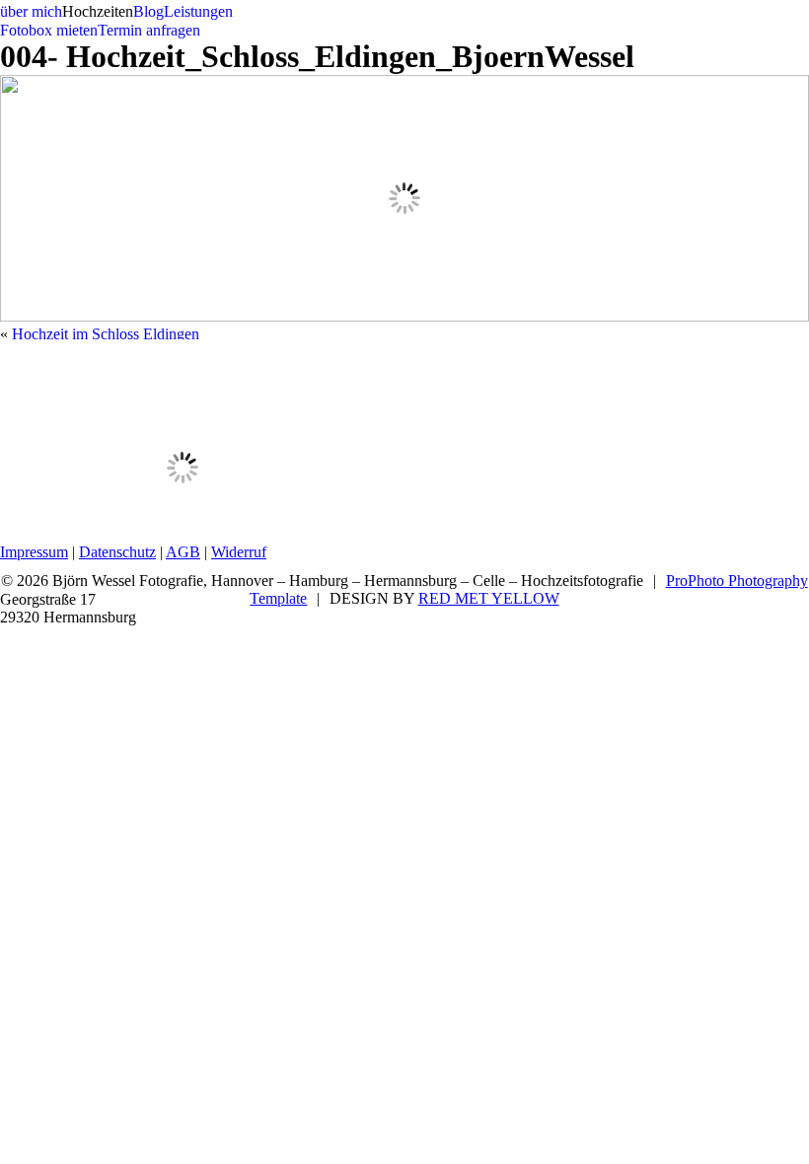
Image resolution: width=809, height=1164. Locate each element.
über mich (31, 11)
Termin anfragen (149, 30)
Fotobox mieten (49, 30)
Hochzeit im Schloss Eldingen (105, 334)
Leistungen (198, 11)
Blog (148, 11)
